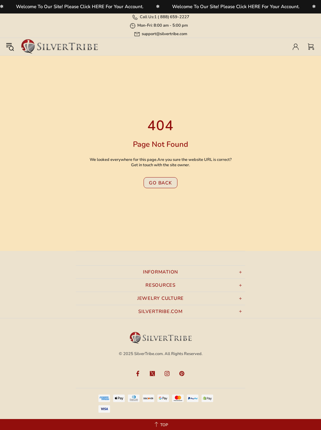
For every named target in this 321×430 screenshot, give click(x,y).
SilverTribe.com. (149, 353)
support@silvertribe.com (164, 34)
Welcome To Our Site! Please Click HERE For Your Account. (80, 6)
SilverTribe (59, 46)
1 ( (171, 17)
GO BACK (160, 183)
